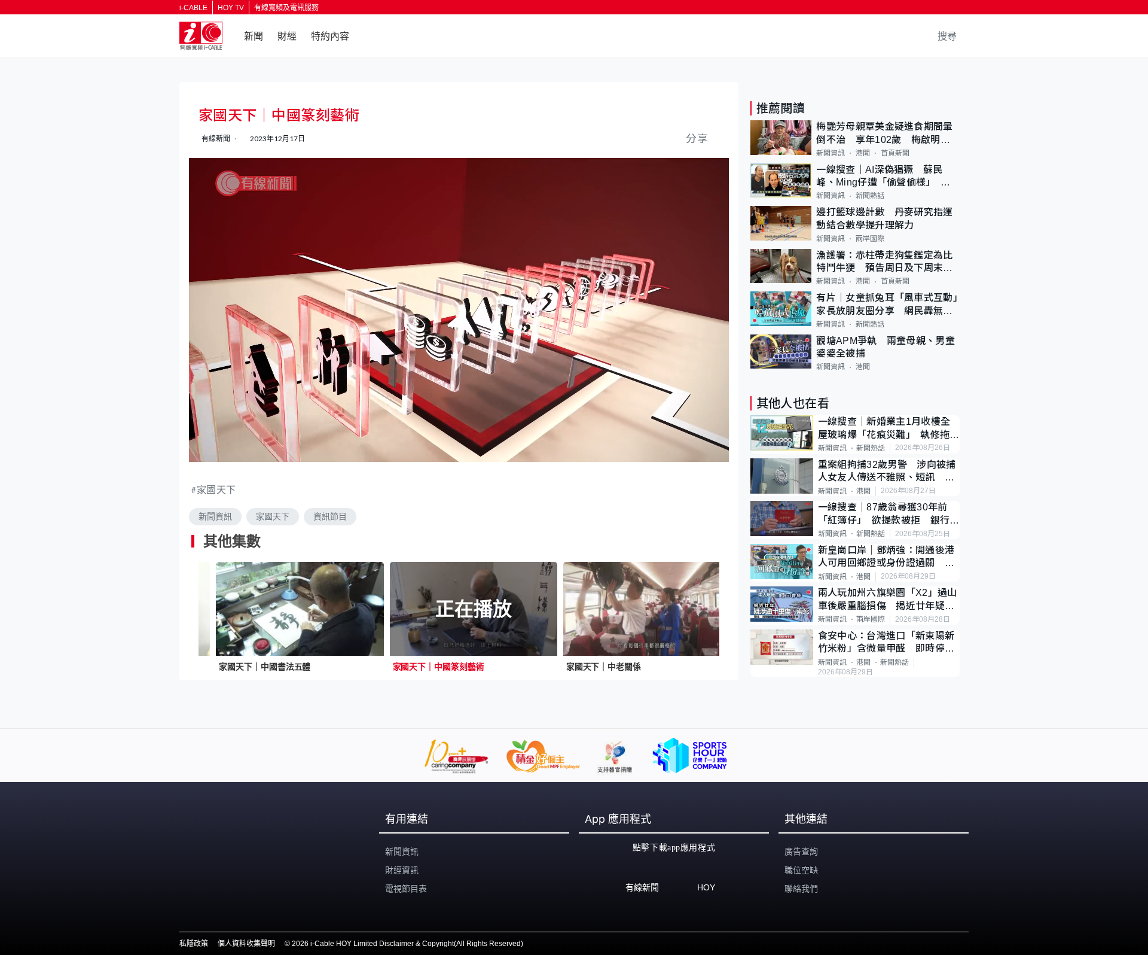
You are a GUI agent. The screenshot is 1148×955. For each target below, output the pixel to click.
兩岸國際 (870, 239)
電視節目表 (406, 888)
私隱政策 (193, 943)
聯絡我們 (801, 888)
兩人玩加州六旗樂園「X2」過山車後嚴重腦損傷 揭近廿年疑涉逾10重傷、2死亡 (887, 600)
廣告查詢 (801, 851)
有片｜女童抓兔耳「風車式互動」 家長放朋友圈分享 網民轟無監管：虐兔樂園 (888, 305)
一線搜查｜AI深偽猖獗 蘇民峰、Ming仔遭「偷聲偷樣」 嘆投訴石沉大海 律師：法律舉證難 (884, 177)
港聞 (863, 153)
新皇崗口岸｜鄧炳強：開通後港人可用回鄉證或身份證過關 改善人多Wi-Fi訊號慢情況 (886, 557)
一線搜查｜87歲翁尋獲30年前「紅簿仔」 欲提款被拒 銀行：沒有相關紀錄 (889, 514)
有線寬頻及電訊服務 (286, 8)
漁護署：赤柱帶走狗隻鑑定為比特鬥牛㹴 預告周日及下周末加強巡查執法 (884, 262)
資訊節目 (330, 516)
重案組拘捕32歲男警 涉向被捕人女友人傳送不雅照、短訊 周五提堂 (887, 472)
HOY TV (231, 8)
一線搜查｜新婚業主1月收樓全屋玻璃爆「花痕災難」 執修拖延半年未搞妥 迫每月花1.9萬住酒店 (889, 428)
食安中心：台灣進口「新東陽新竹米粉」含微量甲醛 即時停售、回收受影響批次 (886, 643)
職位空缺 (801, 870)
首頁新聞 (895, 153)
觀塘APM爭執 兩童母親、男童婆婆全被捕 (885, 347)
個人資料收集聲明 (246, 943)
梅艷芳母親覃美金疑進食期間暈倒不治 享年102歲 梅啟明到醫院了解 (884, 133)
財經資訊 (402, 870)
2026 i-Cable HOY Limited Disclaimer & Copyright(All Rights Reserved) (407, 943)
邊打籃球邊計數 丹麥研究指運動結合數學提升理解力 (884, 218)
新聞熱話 (870, 195)
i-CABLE (193, 8)
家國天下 (216, 489)
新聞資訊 (215, 516)
